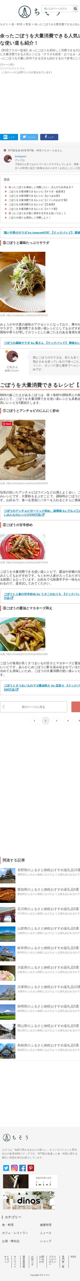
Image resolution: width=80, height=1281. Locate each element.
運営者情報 (24, 1261)
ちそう (4, 24)
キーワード (15, 1261)
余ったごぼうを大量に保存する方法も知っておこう (37, 213)
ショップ (46, 1241)
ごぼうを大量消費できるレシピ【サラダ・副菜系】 (37, 191)
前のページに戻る (33, 706)
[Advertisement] (40, 68)
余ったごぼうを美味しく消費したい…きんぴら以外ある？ (41, 187)
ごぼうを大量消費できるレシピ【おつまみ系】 (35, 195)
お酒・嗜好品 (10, 1241)
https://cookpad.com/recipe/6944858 (27, 483)
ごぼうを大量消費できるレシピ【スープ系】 (33, 209)
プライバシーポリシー (52, 1260)
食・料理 (16, 24)
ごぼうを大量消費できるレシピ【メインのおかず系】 (39, 200)
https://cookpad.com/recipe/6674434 (27, 562)
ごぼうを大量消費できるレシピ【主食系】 (32, 204)
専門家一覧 (63, 1261)
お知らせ (32, 1260)
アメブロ (20, 160)
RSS (73, 1256)
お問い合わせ (41, 1259)
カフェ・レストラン (15, 1232)
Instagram (20, 156)
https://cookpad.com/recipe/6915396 (27, 654)
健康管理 (46, 1224)
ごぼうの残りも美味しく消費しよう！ (30, 217)
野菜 (28, 24)
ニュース (46, 1232)
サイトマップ (6, 1259)
